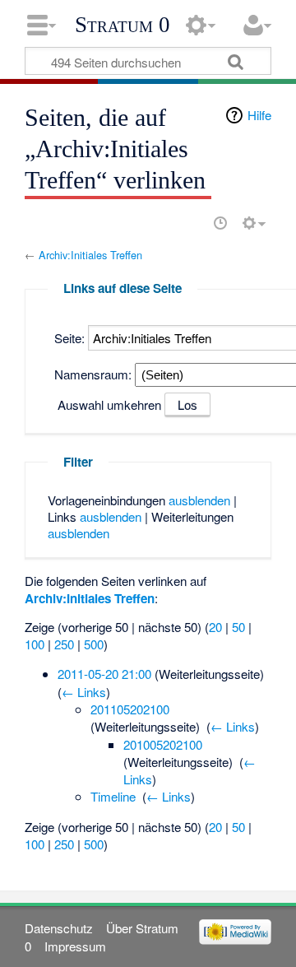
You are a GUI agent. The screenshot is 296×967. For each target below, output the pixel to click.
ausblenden (199, 500)
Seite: (69, 337)
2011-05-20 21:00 (104, 673)
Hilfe (259, 114)
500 (94, 644)
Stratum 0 (122, 24)
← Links (84, 691)
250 (64, 644)
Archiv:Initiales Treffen (90, 255)
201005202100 (162, 744)
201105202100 (129, 709)
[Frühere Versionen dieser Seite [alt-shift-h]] (220, 223)
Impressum (75, 946)
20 (215, 626)
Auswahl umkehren (109, 404)
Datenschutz (59, 928)
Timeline (113, 796)
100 (34, 644)
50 (238, 626)
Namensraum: (93, 374)
